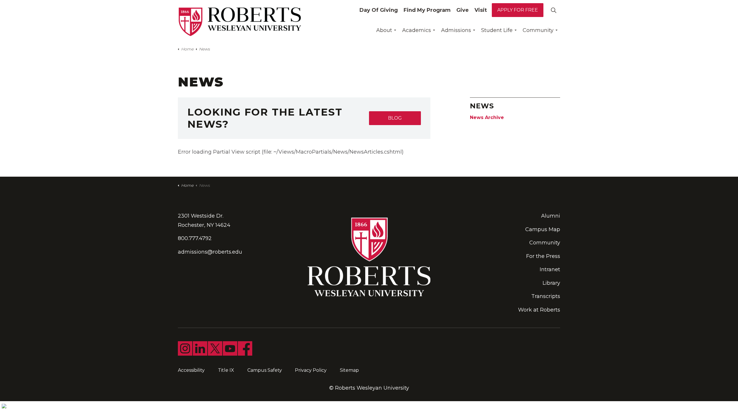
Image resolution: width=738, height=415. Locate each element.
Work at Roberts (539, 310)
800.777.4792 (195, 238)
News (482, 106)
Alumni (550, 216)
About (384, 30)
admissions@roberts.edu (210, 252)
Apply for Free (517, 10)
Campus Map (542, 229)
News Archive (487, 117)
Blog (395, 118)
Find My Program (427, 10)
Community (538, 30)
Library (551, 283)
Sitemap (349, 370)
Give (462, 10)
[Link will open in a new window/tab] (185, 348)
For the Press (543, 256)
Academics (416, 30)
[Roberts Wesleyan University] (240, 21)
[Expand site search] (553, 10)
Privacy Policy (311, 370)
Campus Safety (264, 370)
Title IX (226, 370)
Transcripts (545, 296)
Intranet (550, 269)
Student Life (497, 30)
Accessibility (191, 370)
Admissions (456, 30)
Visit (481, 10)
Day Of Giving (378, 10)
